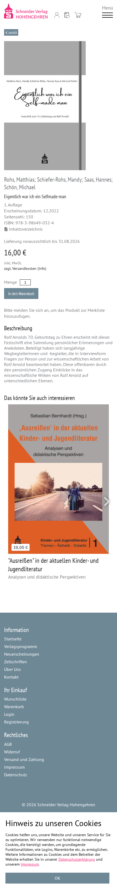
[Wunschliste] (67, 15)
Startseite (12, 638)
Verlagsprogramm (20, 646)
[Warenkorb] (78, 15)
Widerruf (12, 751)
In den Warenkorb (21, 293)
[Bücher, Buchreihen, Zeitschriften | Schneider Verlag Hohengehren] (26, 11)
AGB (8, 744)
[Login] (57, 15)
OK (57, 878)
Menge (10, 282)
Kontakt (11, 677)
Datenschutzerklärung (77, 859)
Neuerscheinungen (21, 654)
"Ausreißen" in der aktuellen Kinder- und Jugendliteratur (53, 564)
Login (9, 714)
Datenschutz (15, 774)
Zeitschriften (15, 661)
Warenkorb (14, 706)
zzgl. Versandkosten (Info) (25, 268)
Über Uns (12, 669)
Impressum (14, 767)
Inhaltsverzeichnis (26, 229)
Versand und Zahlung (24, 759)
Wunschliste (15, 699)
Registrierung (16, 722)
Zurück (12, 32)
